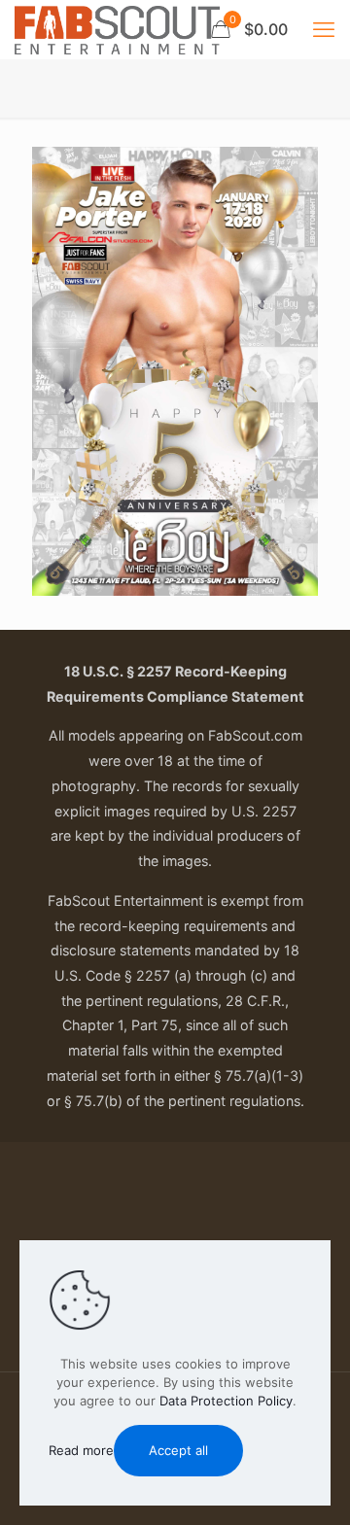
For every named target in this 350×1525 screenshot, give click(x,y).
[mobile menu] (323, 29)
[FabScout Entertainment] (117, 29)
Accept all (178, 1450)
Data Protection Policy (226, 1400)
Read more (81, 1450)
